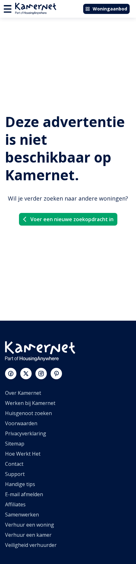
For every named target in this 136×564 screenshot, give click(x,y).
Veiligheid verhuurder (31, 545)
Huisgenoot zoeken (28, 413)
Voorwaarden (21, 423)
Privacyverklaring (25, 433)
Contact (14, 463)
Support (15, 474)
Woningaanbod (110, 9)
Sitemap (14, 443)
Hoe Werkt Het (22, 453)
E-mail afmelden (24, 494)
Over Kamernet (23, 392)
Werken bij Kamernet (30, 403)
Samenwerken (22, 514)
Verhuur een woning (29, 524)
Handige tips (20, 484)
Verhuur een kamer (28, 534)
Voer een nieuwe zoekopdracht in (72, 219)
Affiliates (15, 504)
